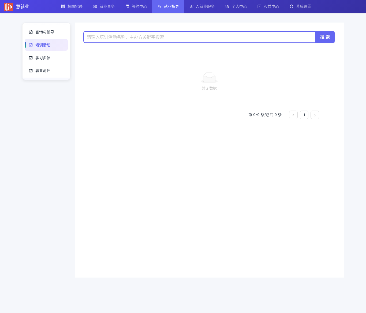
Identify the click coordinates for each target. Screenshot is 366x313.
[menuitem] (72, 6)
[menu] (210, 6)
